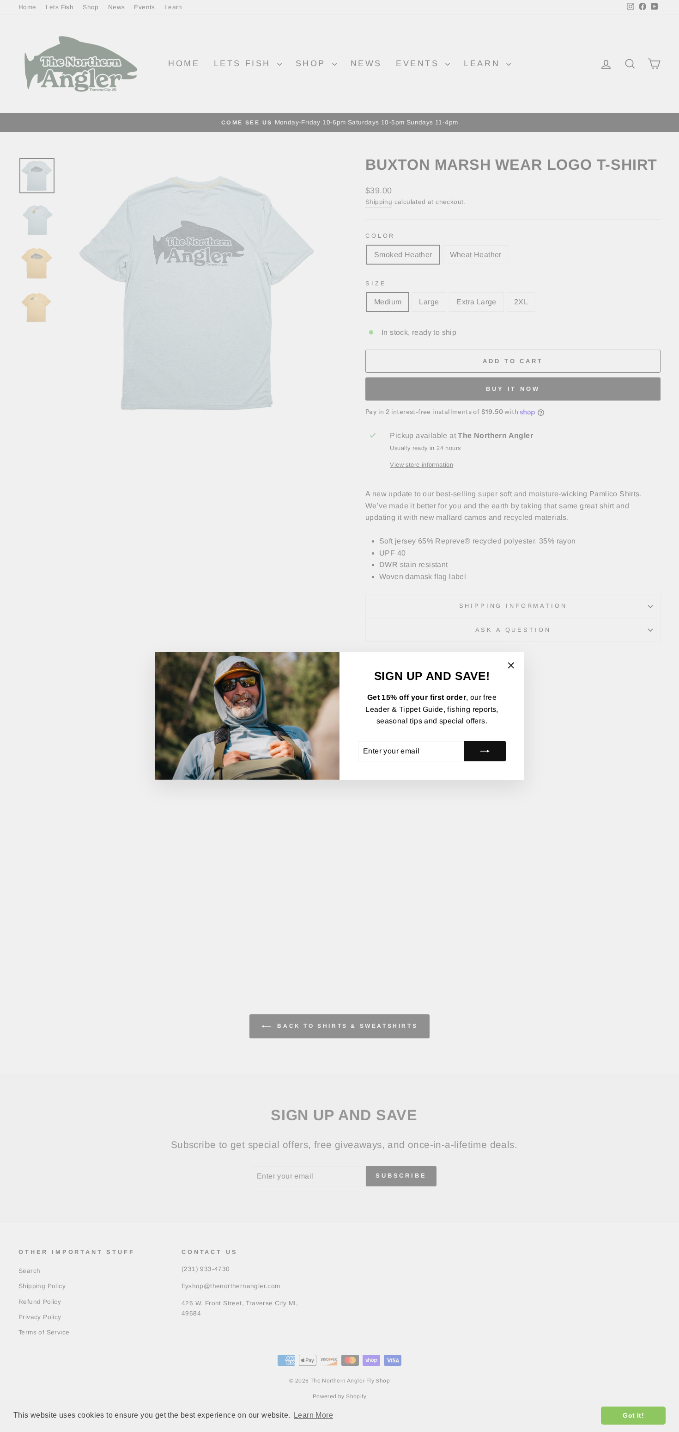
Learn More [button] (313, 1415)
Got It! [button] (633, 1415)
